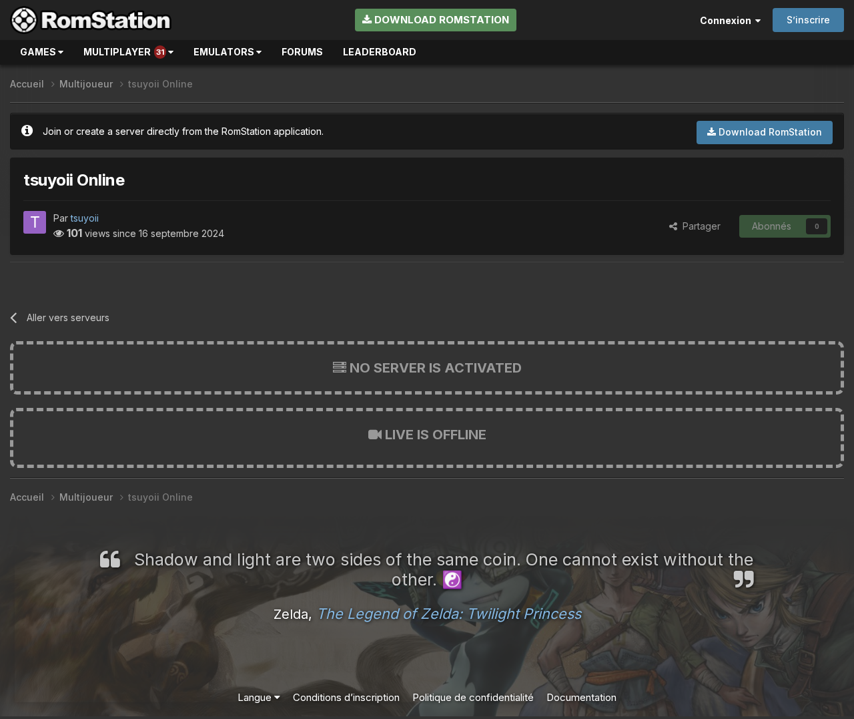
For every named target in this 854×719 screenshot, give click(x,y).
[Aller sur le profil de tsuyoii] (34, 222)
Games (39, 51)
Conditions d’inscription (346, 697)
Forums (302, 51)
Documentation (581, 697)
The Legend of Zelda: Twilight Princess (448, 613)
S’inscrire (808, 19)
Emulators (224, 51)
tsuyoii (85, 218)
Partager (699, 226)
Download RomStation (440, 19)
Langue (256, 697)
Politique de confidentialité (473, 697)
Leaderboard (379, 51)
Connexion (727, 20)
